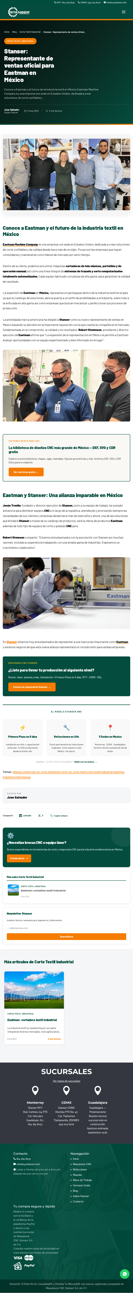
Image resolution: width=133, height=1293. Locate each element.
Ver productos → (41, 858)
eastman (119, 771)
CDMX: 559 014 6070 (90, 2)
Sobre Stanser (81, 1196)
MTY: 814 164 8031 (65, 2)
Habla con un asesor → (85, 761)
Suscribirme (66, 936)
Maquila (77, 1175)
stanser (26, 777)
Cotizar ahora (17, 858)
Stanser (12, 641)
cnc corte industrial (48, 771)
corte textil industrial (100, 771)
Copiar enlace (61, 815)
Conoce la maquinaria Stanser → (32, 686)
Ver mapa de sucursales (66, 1081)
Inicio (6, 31)
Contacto (78, 1201)
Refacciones (80, 1169)
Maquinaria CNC (82, 1164)
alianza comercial (24, 771)
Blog (14, 31)
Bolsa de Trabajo (82, 1180)
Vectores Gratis (81, 1185)
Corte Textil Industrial (30, 31)
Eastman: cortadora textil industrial (32, 1020)
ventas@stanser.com (116, 2)
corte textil (80, 771)
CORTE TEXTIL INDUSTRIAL (20, 41)
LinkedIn (27, 815)
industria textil (12, 777)
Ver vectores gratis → (26, 472)
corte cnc (66, 771)
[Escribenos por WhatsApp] (125, 1274)
